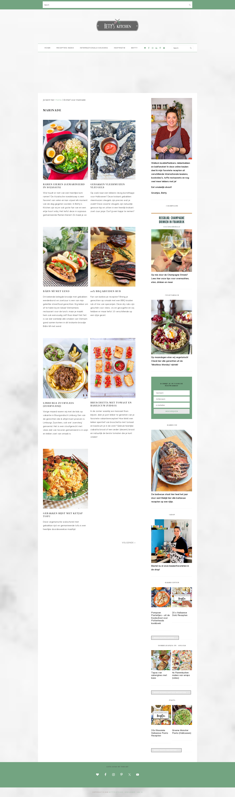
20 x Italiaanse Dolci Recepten (180, 614)
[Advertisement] (117, 72)
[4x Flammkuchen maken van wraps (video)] (182, 669)
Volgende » (128, 543)
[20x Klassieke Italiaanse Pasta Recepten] (161, 715)
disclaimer (130, 792)
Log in (140, 792)
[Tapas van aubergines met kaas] (161, 669)
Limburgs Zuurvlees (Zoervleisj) (58, 404)
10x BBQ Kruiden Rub (105, 291)
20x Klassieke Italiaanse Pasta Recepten (159, 733)
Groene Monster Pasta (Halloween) (181, 731)
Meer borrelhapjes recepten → (171, 692)
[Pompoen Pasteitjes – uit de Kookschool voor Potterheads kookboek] (161, 597)
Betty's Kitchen (117, 25)
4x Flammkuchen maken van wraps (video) (181, 675)
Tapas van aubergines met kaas (159, 675)
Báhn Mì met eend (56, 291)
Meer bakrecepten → (165, 638)
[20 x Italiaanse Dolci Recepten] (182, 597)
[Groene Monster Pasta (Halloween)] (182, 715)
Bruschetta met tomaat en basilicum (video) (111, 404)
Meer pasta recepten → (166, 750)
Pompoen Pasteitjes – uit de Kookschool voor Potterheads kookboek (160, 618)
